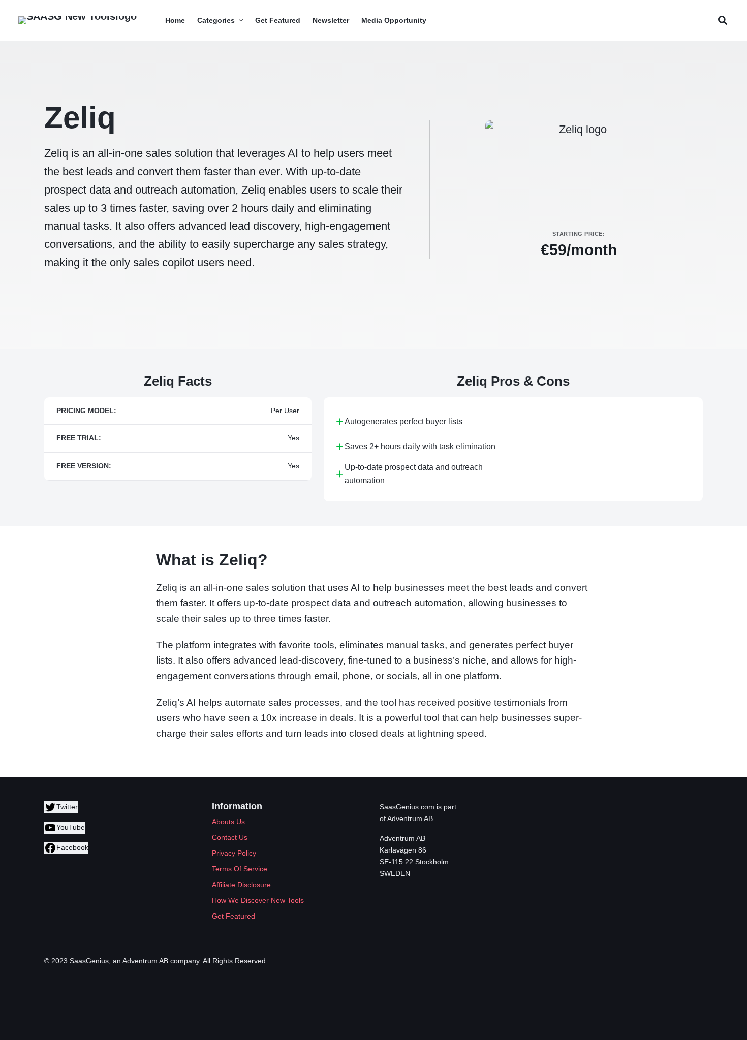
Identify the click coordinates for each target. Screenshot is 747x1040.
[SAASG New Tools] (77, 20)
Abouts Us (228, 821)
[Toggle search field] (722, 20)
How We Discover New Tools (258, 900)
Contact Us (229, 837)
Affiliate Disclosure (241, 884)
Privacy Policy (234, 853)
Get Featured (233, 916)
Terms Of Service (239, 869)
